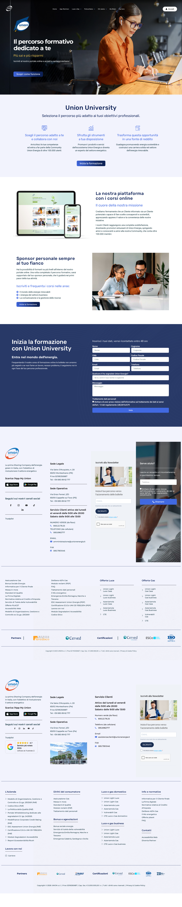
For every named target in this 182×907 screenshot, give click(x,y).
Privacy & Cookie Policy (128, 651)
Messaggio (97, 382)
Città (94, 355)
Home (55, 9)
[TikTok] (35, 505)
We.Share (113, 9)
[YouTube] (27, 505)
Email (94, 364)
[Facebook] (12, 505)
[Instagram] (20, 505)
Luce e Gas (75, 9)
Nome (95, 346)
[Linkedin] (24, 509)
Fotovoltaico (88, 9)
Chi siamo (101, 9)
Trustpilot (9, 518)
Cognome (135, 346)
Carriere (122, 9)
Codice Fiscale (137, 355)
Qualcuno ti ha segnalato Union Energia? (110, 373)
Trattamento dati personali (104, 399)
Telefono (135, 364)
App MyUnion (64, 9)
